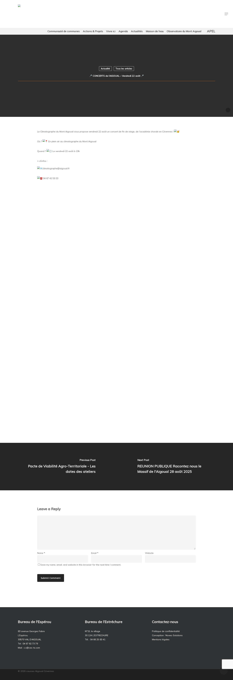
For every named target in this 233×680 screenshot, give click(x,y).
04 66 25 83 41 (97, 639)
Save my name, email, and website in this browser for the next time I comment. (80, 564)
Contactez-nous (165, 622)
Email (94, 553)
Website (149, 553)
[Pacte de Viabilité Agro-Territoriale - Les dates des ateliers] (58, 466)
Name (41, 553)
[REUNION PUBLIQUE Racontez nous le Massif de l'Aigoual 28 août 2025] (174, 466)
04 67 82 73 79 (30, 643)
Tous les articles (124, 68)
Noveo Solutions (174, 635)
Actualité (105, 68)
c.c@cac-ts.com (32, 647)
